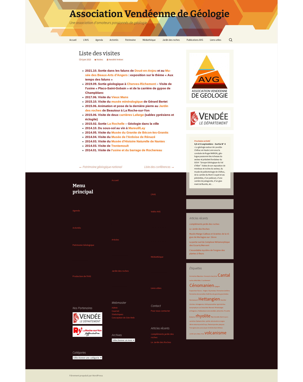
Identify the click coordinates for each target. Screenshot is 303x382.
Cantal (224, 275)
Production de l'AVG (82, 276)
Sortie (128, 123)
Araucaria (207, 276)
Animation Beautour (196, 276)
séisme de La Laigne (218, 321)
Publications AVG (195, 39)
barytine (214, 276)
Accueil (72, 39)
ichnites (192, 304)
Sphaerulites (200, 321)
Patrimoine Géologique (83, 245)
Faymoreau (212, 291)
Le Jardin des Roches (199, 228)
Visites (100, 59)
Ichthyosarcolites (211, 304)
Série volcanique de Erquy (198, 324)
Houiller (223, 300)
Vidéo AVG (155, 211)
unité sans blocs (195, 334)
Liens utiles (215, 39)
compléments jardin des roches (204, 224)
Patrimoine (130, 39)
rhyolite (203, 316)
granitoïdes (224, 294)
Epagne (217, 286)
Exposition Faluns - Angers (198, 291)
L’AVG (86, 39)
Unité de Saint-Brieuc (215, 328)
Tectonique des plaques (216, 324)
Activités (114, 39)
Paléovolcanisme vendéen (207, 311)
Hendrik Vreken (116, 59)
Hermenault (193, 300)
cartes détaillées (195, 280)
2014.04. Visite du (120, 137)
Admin (115, 307)
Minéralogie (219, 308)
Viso (202, 334)
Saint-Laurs (224, 317)
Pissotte (227, 311)
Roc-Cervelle (215, 317)
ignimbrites (221, 304)
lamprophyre (194, 308)
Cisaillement (205, 280)
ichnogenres (200, 304)
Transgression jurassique (198, 328)
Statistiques (117, 314)
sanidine (192, 321)
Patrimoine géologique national (100, 167)
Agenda (99, 39)
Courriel (115, 311)
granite (217, 294)
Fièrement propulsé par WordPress (86, 375)
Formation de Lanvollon (197, 294)
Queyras (192, 317)
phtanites (220, 311)
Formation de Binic (223, 291)
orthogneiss (193, 311)
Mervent (211, 308)
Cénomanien (201, 285)
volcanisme (215, 333)
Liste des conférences (159, 167)
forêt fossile (210, 294)
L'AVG (153, 194)
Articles (115, 239)
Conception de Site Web (123, 317)
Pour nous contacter (160, 310)
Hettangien (209, 299)
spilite (208, 321)
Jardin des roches (171, 39)
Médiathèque (149, 39)
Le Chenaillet (203, 308)
